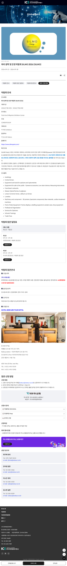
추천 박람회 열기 (64, 550)
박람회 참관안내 (31, 83)
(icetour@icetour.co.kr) (26, 383)
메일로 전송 (60, 75)
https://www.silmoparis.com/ (10, 144)
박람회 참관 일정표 (18, 83)
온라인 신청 (33, 563)
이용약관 (3, 512)
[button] (63, 326)
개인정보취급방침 (5, 515)
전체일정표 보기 (12, 563)
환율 (2, 518)
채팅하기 (64, 558)
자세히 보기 (7, 444)
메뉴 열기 (2, 2)
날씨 (2, 521)
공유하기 (64, 75)
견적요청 (55, 563)
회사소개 (3, 509)
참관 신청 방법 (44, 83)
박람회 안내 (6, 83)
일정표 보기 (7, 244)
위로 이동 (64, 554)
